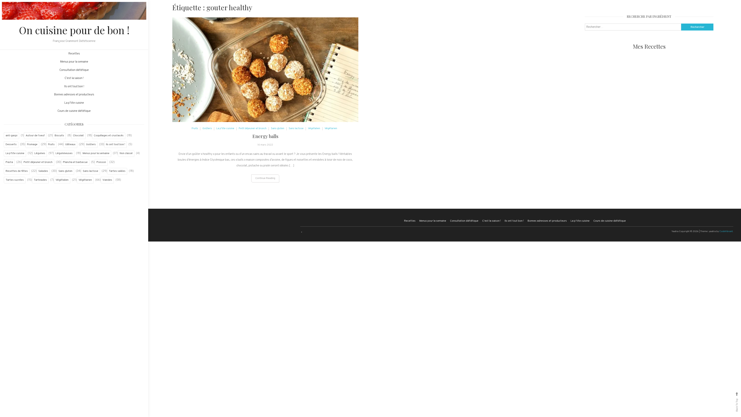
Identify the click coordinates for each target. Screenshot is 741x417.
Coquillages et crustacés (109, 135)
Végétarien (85, 180)
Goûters (91, 144)
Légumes (39, 153)
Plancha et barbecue (75, 162)
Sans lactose (90, 171)
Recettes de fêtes (17, 171)
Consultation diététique (74, 70)
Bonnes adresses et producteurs (74, 95)
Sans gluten (65, 171)
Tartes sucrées (15, 180)
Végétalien (62, 180)
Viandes (107, 180)
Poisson (101, 162)
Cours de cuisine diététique (74, 111)
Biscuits (59, 135)
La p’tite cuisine (74, 103)
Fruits (51, 144)
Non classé (126, 153)
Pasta (9, 162)
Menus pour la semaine (74, 62)
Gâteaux (70, 144)
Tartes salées (117, 171)
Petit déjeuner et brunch (38, 162)
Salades (43, 171)
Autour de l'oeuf (35, 135)
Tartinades (40, 180)
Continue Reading (265, 178)
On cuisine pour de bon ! (74, 30)
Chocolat (78, 135)
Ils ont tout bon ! (74, 86)
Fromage (32, 144)
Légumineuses (64, 153)
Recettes (74, 54)
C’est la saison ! (74, 78)
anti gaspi (11, 135)
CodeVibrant (726, 231)
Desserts (11, 144)
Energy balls (265, 136)
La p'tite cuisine (15, 153)
